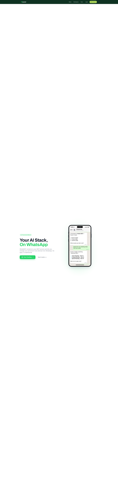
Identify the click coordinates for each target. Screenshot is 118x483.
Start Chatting (28, 257)
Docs (82, 1)
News (70, 1)
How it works (41, 257)
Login (86, 1)
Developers (76, 1)
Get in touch (93, 1)
